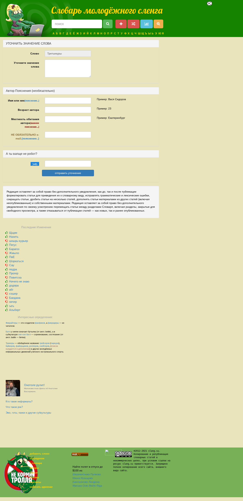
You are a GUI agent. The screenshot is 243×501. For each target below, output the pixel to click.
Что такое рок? (14, 407)
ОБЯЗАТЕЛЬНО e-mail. (25, 136)
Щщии (13, 232)
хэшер (13, 293)
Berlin (92, 485)
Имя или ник (23, 100)
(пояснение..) (31, 100)
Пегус (13, 244)
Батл (8, 331)
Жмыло (14, 253)
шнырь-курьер (18, 240)
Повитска (15, 277)
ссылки (34, 477)
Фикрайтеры (11, 323)
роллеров (33, 346)
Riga (99, 485)
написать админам (41, 486)
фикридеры (53, 323)
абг (11, 289)
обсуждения (37, 458)
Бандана (14, 297)
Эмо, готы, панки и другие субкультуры (28, 412)
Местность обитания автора (25, 123)
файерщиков (22, 346)
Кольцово (87, 478)
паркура (55, 343)
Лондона (94, 481)
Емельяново (80, 481)
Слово (34, 53)
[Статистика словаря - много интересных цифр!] (146, 24)
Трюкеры (10, 343)
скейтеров (44, 346)
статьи (34, 472)
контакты (35, 482)
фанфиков (40, 323)
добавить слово (39, 453)
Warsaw (77, 485)
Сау (11, 265)
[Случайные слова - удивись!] (133, 24)
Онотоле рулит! (41, 388)
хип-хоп (22, 334)
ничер (13, 301)
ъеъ (11, 306)
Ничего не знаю (19, 281)
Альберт (14, 309)
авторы (34, 467)
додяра (14, 285)
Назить (13, 236)
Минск (76, 478)
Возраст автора (28, 109)
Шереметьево (81, 474)
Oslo (85, 485)
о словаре (36, 463)
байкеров (10, 346)
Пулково (96, 474)
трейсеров (44, 343)
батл (28, 334)
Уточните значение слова (26, 64)
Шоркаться (16, 261)
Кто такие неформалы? (19, 401)
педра (13, 269)
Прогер (13, 273)
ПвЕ (12, 257)
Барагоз (14, 249)
